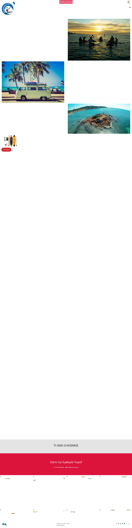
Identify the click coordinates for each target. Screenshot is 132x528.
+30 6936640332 (59, 467)
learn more (6, 149)
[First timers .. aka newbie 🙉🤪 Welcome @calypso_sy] (82, 492)
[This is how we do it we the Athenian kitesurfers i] (16, 492)
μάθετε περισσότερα (66, 2)
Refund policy (60, 525)
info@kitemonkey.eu (73, 467)
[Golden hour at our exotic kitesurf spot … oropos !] (49, 492)
